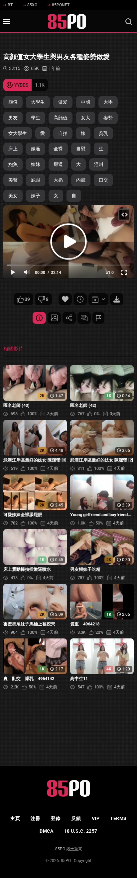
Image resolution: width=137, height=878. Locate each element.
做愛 (63, 102)
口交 (103, 180)
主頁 (15, 818)
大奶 (58, 180)
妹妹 (35, 164)
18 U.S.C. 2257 (80, 831)
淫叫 (98, 164)
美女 (13, 195)
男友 (13, 117)
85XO (32, 5)
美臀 (13, 180)
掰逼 (58, 164)
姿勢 (108, 117)
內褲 (80, 180)
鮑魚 (13, 164)
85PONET (60, 5)
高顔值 (61, 117)
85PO (66, 860)
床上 (13, 148)
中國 (85, 102)
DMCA (46, 831)
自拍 (63, 133)
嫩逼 (35, 148)
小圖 (54, 318)
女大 (85, 117)
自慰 (80, 148)
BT (10, 5)
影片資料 (39, 318)
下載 (116, 299)
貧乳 (103, 133)
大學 (108, 102)
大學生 (38, 102)
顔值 (13, 102)
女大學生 (17, 133)
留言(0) (84, 318)
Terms (118, 818)
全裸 (58, 148)
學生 (35, 117)
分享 (69, 318)
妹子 (35, 195)
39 (27, 299)
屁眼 (35, 180)
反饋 (76, 818)
